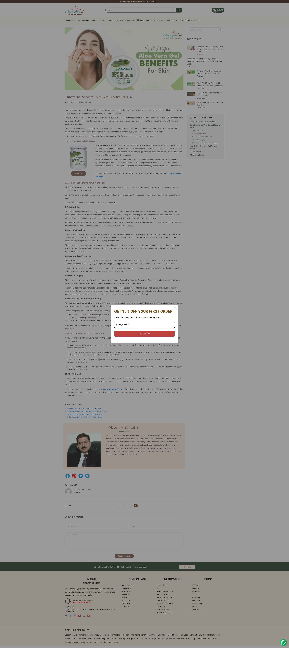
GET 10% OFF (144, 334)
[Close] (175, 308)
